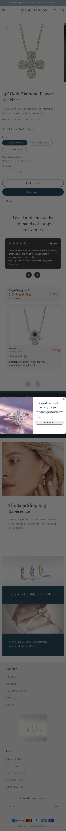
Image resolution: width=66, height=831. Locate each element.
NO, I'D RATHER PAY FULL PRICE (49, 428)
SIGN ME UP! (49, 422)
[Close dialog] (64, 399)
